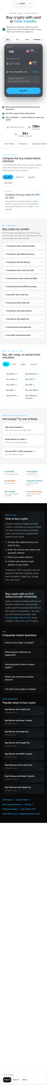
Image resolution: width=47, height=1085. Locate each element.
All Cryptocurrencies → (12, 804)
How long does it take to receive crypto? (19, 665)
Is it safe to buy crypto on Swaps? (20, 689)
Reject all (16, 1080)
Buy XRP (29, 385)
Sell (17, 39)
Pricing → (29, 804)
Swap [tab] (23, 364)
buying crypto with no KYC (18, 617)
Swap (27, 39)
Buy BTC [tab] (7, 177)
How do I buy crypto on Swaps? (19, 642)
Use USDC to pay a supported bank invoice (21, 814)
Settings (24, 1080)
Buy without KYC (28, 809)
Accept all (7, 1080)
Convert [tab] (33, 364)
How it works (9, 144)
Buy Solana (11, 379)
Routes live (23, 144)
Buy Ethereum (31, 374)
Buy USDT (30, 379)
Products (37, 39)
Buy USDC (11, 385)
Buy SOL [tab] (31, 177)
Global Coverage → (10, 809)
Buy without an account (31, 397)
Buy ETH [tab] (19, 177)
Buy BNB (10, 390)
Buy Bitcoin (11, 374)
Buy (7, 39)
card (22, 621)
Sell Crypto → (8, 800)
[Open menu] (30, 3)
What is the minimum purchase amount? (19, 678)
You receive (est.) (14, 58)
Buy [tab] (6, 364)
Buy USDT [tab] (8, 183)
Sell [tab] (14, 364)
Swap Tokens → (23, 800)
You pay (9, 46)
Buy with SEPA (32, 390)
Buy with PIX (12, 396)
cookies (10, 1075)
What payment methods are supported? (17, 653)
